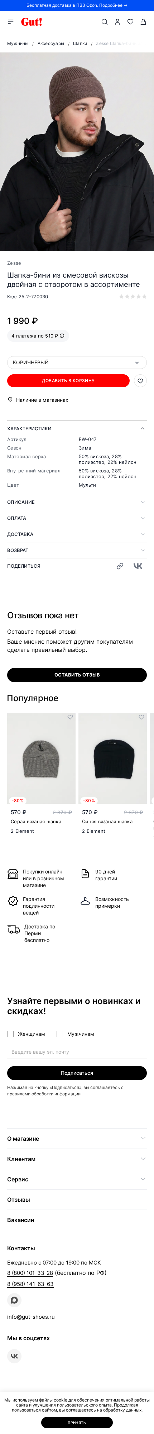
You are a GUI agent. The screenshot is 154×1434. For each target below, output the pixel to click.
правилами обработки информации (44, 1093)
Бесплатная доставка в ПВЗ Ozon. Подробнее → (77, 5)
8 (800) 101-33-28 (30, 1273)
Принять (77, 1422)
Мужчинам (80, 1034)
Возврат (17, 550)
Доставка (20, 534)
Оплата (16, 518)
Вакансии (20, 1219)
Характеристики (29, 428)
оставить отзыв (77, 675)
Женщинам (31, 1034)
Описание (21, 502)
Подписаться (77, 1073)
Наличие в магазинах (42, 400)
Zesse (14, 263)
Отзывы (18, 1199)
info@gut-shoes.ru (31, 1316)
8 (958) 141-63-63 (30, 1284)
